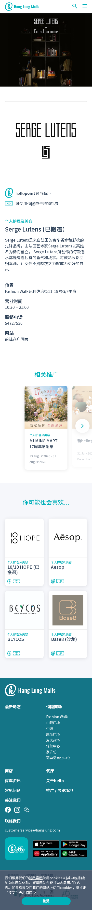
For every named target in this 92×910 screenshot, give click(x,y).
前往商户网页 (16, 339)
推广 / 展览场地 (59, 790)
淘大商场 (53, 740)
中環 (49, 728)
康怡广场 (53, 734)
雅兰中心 (53, 746)
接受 (46, 901)
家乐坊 (51, 751)
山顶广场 (53, 722)
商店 (9, 771)
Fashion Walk (57, 716)
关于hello (55, 780)
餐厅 (50, 771)
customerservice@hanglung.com (32, 830)
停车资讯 (13, 780)
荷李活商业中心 (58, 757)
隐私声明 (36, 877)
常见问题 (13, 790)
